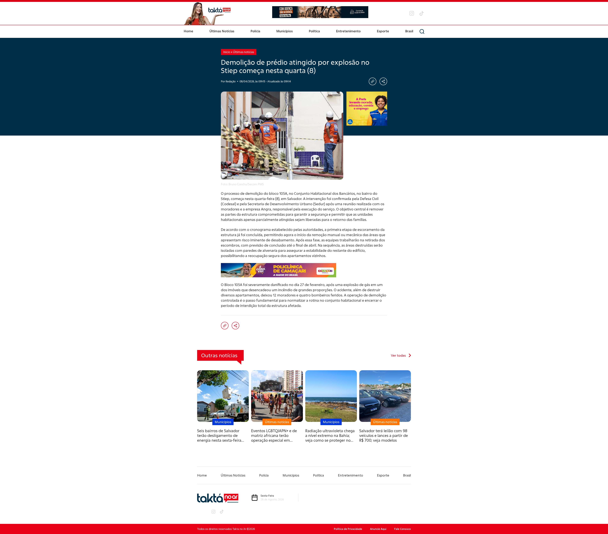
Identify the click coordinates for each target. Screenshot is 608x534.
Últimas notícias (243, 52)
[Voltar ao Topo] (600, 523)
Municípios (284, 31)
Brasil (409, 31)
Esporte (383, 31)
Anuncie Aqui (378, 529)
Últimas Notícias (221, 31)
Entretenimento (348, 31)
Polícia (255, 31)
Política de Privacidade (348, 529)
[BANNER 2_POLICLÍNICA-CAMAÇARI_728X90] (320, 13)
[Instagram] (411, 13)
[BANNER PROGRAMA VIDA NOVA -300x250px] (366, 109)
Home (188, 31)
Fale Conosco (402, 529)
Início (226, 52)
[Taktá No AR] (207, 13)
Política (314, 31)
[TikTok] (421, 13)
